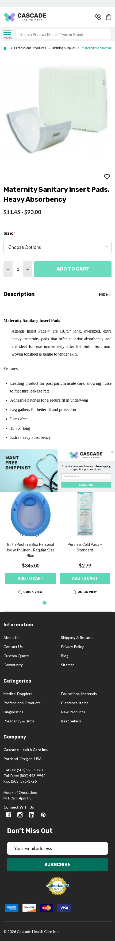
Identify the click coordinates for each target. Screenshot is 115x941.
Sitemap (68, 664)
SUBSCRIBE (86, 484)
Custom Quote (16, 655)
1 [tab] (45, 603)
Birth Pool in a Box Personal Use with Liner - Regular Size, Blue (30, 550)
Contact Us (13, 646)
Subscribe (57, 864)
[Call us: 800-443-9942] (98, 17)
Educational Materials (79, 693)
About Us (11, 637)
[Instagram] (20, 815)
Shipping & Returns (77, 637)
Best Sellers (71, 721)
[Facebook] (8, 815)
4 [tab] (70, 603)
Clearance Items (75, 702)
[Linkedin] (32, 815)
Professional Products (22, 702)
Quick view (33, 592)
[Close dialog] (112, 451)
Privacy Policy (72, 646)
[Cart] (109, 17)
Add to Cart (73, 269)
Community (13, 664)
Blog (64, 655)
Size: (9, 233)
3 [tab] (62, 603)
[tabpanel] (30, 541)
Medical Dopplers (17, 693)
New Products (73, 712)
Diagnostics (13, 712)
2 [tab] (53, 603)
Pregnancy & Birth (18, 721)
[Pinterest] (43, 815)
